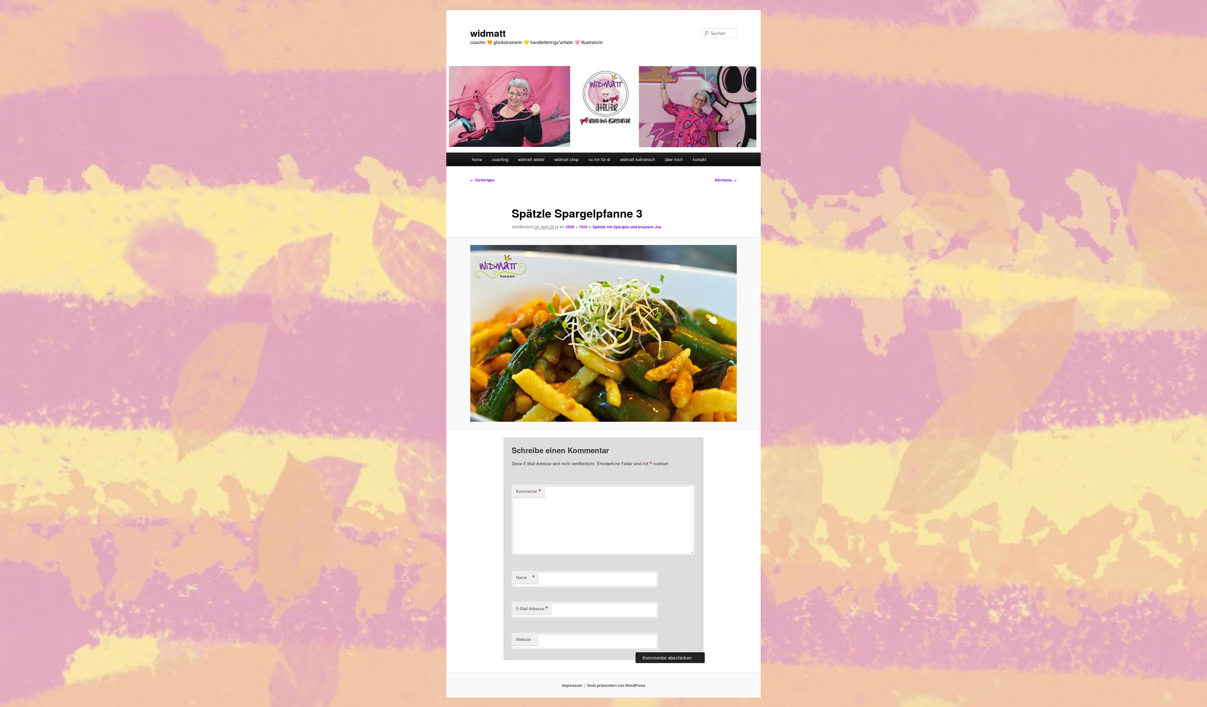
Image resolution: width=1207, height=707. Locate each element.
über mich (674, 159)
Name (525, 577)
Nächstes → (726, 180)
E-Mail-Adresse (532, 609)
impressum (572, 685)
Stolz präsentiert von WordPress (616, 685)
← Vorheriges (482, 180)
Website (523, 639)
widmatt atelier (531, 159)
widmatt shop (566, 159)
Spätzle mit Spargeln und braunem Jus (626, 227)
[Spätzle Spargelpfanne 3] (603, 333)
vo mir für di (599, 159)
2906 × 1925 (576, 227)
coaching (500, 159)
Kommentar (528, 491)
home (477, 159)
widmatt (488, 33)
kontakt (699, 159)
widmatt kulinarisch (637, 159)
